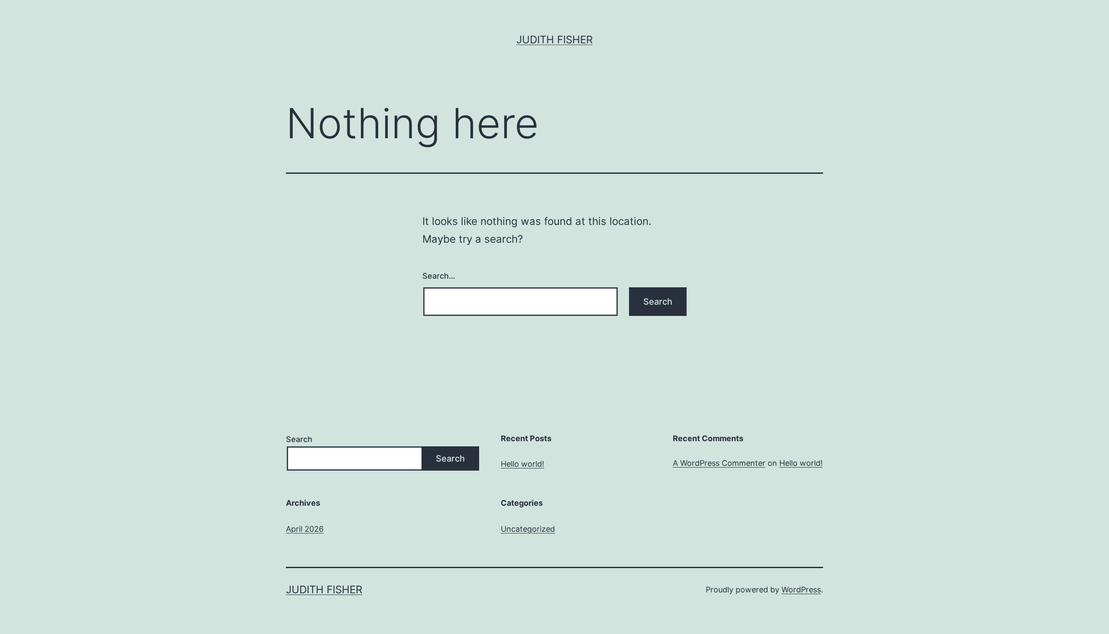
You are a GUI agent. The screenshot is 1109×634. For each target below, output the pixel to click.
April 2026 (305, 528)
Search (299, 439)
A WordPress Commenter (719, 463)
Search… (438, 275)
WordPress (801, 589)
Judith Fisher (554, 39)
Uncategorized (528, 528)
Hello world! (522, 463)
